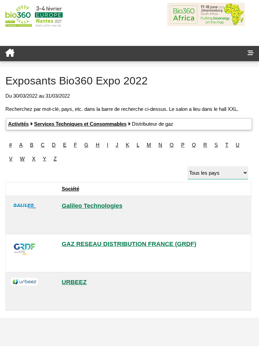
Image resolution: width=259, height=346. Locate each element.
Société (70, 189)
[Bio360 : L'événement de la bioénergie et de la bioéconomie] (121, 53)
